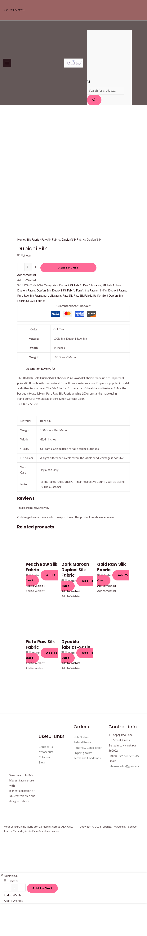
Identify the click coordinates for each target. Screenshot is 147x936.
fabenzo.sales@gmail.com (124, 766)
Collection (45, 757)
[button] (26, 275)
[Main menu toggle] (7, 63)
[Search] (94, 100)
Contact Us (46, 746)
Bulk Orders (81, 737)
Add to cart (68, 267)
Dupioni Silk (44, 290)
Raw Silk (68, 295)
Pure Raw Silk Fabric (29, 295)
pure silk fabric (52, 295)
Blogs (42, 762)
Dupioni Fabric (26, 290)
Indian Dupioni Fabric (113, 290)
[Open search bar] (88, 82)
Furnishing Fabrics (87, 290)
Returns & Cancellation (88, 747)
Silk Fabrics (38, 300)
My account (46, 752)
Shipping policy (83, 752)
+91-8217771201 (14, 10)
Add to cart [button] (42, 577)
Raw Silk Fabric (50, 239)
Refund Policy (82, 742)
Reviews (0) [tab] (48, 368)
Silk (28, 300)
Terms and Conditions (87, 758)
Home (21, 239)
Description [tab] (33, 368)
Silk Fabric (33, 239)
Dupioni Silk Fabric (73, 239)
